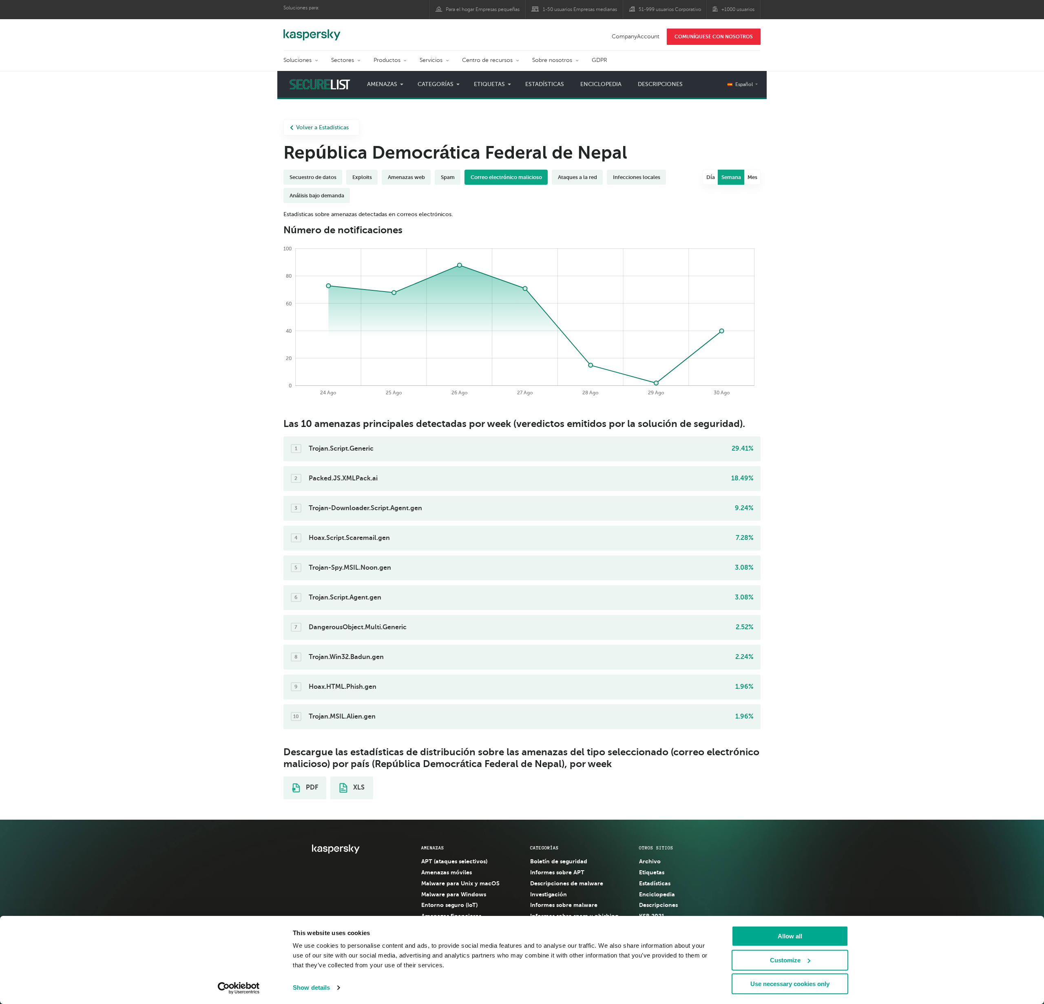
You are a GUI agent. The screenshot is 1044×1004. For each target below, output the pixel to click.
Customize (785, 960)
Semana (731, 177)
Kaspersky (312, 30)
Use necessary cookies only (789, 983)
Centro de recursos (487, 60)
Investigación (548, 894)
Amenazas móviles (446, 872)
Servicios (431, 60)
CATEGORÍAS (544, 847)
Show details (311, 987)
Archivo (650, 861)
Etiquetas (651, 872)
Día (710, 177)
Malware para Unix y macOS (460, 883)
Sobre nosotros (552, 60)
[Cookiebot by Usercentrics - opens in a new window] (238, 988)
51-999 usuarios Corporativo (670, 9)
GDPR (599, 60)
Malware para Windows (453, 894)
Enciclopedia (601, 84)
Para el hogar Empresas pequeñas (483, 9)
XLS (358, 787)
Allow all (790, 936)
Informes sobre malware (563, 905)
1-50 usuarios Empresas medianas (580, 9)
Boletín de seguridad (558, 861)
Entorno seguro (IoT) (449, 905)
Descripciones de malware (566, 883)
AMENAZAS (432, 847)
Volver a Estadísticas (322, 127)
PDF (311, 787)
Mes (752, 177)
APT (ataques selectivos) (454, 861)
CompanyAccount (635, 36)
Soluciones (297, 60)
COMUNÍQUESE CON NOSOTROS (714, 37)
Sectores (342, 60)
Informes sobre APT (557, 872)
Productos (387, 60)
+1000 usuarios (737, 9)
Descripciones (660, 84)
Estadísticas (544, 84)
